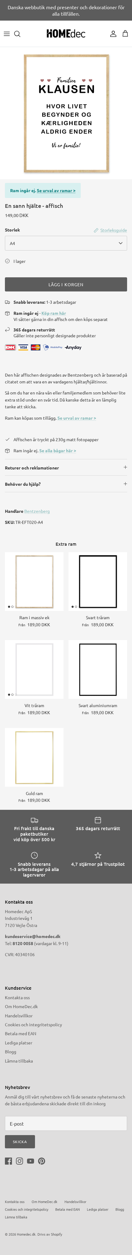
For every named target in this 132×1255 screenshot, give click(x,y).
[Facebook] (8, 1161)
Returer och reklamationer (32, 467)
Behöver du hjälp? (23, 484)
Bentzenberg (37, 511)
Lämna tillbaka (19, 1060)
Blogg (10, 1051)
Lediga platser (18, 1042)
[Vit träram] (34, 669)
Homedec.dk (26, 1234)
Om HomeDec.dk (21, 1006)
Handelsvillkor (19, 1015)
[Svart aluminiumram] (97, 669)
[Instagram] (19, 1161)
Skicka (20, 1141)
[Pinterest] (41, 1161)
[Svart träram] (97, 581)
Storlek (12, 229)
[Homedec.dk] (66, 34)
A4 (12, 243)
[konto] (111, 34)
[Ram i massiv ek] (34, 581)
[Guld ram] (34, 757)
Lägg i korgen (66, 284)
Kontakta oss (17, 997)
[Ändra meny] (7, 34)
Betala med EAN (20, 1033)
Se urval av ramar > (56, 190)
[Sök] (20, 34)
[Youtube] (30, 1161)
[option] (66, 113)
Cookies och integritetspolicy (33, 1024)
